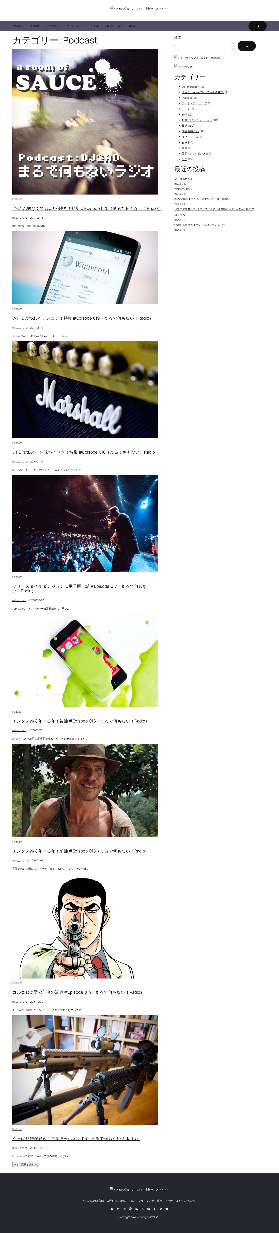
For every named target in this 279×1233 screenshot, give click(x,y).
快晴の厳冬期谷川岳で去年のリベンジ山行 (199, 225)
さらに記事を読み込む (26, 1164)
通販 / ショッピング (193, 153)
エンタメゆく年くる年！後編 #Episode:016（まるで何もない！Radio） (80, 721)
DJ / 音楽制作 (190, 86)
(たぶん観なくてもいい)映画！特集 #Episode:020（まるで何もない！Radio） (87, 208)
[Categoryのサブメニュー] (24, 26)
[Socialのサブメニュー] (137, 26)
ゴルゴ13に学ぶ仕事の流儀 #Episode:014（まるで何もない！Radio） (78, 992)
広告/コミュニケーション (197, 120)
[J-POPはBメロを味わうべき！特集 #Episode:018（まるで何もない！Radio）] (85, 437)
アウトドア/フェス (193, 103)
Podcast (17, 199)
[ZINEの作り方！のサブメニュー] (124, 26)
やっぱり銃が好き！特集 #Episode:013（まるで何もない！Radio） (76, 1138)
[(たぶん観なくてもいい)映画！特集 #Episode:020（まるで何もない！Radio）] (85, 193)
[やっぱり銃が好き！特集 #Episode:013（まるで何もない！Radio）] (85, 1123)
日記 (184, 125)
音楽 (184, 159)
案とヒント (188, 137)
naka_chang (20, 217)
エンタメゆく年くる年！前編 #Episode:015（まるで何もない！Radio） (80, 851)
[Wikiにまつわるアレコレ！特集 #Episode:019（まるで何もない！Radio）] (85, 303)
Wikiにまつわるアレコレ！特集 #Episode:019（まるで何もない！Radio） (82, 318)
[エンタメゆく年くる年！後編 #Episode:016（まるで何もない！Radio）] (85, 706)
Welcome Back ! (184, 189)
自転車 (186, 142)
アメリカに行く (183, 179)
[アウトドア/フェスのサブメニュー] (86, 26)
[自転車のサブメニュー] (100, 26)
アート (186, 109)
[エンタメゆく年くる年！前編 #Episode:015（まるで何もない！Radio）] (85, 836)
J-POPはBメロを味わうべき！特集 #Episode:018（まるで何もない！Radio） (85, 452)
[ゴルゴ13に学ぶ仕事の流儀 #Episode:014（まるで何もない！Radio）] (79, 977)
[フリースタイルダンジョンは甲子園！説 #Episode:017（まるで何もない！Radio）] (85, 571)
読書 (184, 148)
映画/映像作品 (190, 131)
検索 (177, 37)
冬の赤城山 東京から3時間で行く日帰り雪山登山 (203, 199)
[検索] (247, 46)
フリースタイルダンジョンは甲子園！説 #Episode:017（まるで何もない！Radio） (79, 588)
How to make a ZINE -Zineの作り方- (203, 92)
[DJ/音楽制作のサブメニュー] (58, 26)
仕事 (184, 114)
